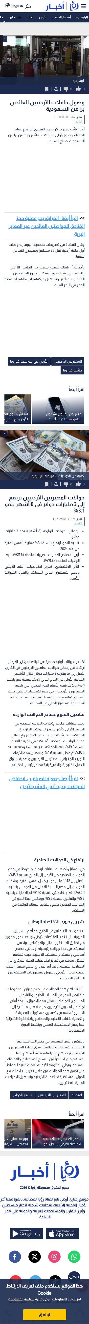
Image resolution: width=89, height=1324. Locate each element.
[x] (34, 1257)
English (17, 6)
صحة (30, 17)
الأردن (43, 17)
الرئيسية (82, 17)
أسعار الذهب (62, 17)
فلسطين (14, 17)
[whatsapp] (74, 1257)
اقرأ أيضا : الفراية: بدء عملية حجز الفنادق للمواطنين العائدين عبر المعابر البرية (47, 226)
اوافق (44, 1314)
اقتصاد (78, 523)
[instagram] (54, 1257)
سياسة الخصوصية (21, 1299)
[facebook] (15, 1257)
